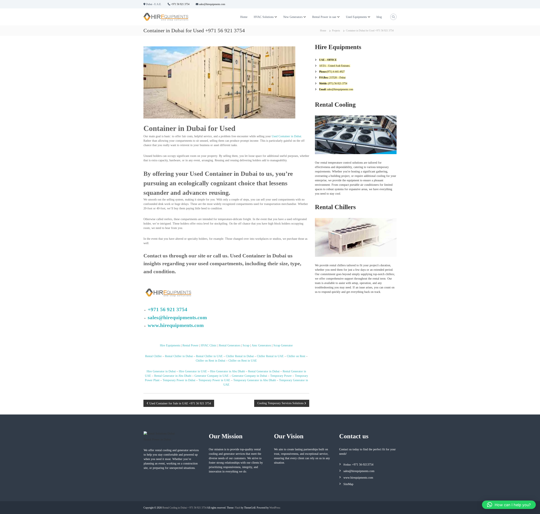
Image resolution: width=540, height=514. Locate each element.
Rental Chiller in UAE (209, 356)
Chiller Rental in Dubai (240, 356)
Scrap (246, 345)
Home (243, 17)
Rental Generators (229, 345)
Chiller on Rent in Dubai (210, 360)
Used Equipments (356, 17)
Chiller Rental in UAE (270, 356)
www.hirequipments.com (176, 325)
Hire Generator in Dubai (161, 371)
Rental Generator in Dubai (263, 371)
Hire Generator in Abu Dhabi (227, 371)
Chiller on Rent (296, 356)
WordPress (274, 507)
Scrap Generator (283, 345)
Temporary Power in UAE (214, 380)
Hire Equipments (170, 345)
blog (379, 17)
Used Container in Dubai (286, 136)
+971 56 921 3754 (179, 4)
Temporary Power (281, 375)
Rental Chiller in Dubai (179, 356)
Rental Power (190, 345)
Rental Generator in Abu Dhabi (172, 375)
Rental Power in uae (324, 17)
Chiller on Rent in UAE (242, 360)
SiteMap (348, 484)
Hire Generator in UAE (193, 371)
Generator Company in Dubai (249, 375)
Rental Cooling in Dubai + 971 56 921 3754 (184, 507)
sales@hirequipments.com (211, 4)
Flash (237, 507)
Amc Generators (261, 345)
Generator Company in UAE (211, 375)
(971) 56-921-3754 (337, 83)
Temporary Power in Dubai (179, 380)
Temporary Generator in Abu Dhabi (254, 380)
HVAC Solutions (264, 17)
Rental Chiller (153, 356)
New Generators (292, 17)
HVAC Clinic (209, 345)
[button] (509, 505)
